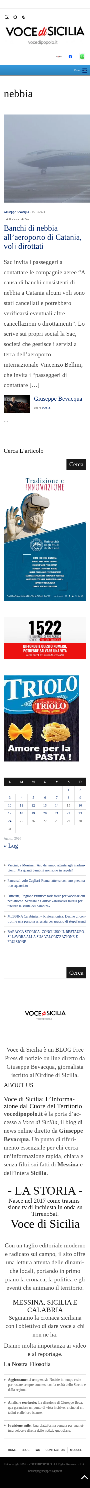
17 (10, 813)
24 (10, 821)
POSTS (46, 407)
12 (33, 805)
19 (33, 813)
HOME (12, 1450)
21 (56, 813)
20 (45, 813)
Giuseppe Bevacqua (16, 212)
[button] (9, 17)
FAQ (37, 1450)
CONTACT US (55, 1450)
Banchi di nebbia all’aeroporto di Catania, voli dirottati (43, 237)
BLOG (26, 1450)
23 (80, 813)
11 (21, 805)
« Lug (11, 845)
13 (45, 805)
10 (10, 805)
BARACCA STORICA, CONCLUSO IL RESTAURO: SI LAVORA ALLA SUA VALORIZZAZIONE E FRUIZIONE (46, 937)
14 (56, 805)
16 (80, 805)
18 (21, 813)
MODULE (76, 1450)
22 (68, 813)
